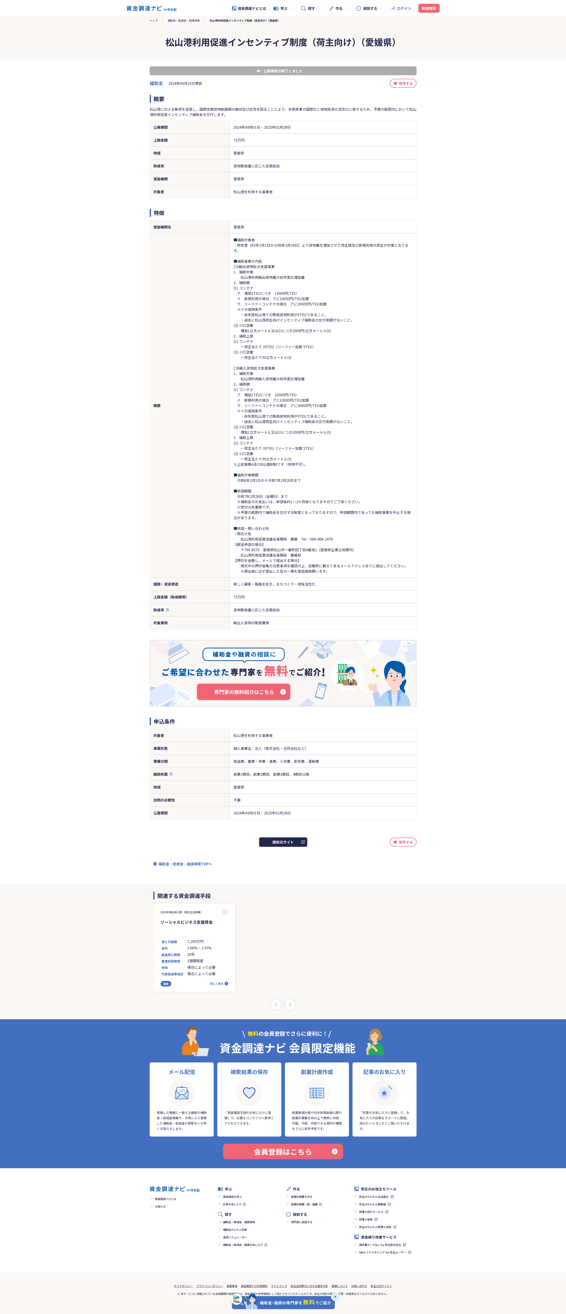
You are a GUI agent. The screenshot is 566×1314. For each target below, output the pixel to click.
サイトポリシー (183, 1286)
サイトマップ (279, 1286)
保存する (406, 83)
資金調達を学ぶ (232, 1196)
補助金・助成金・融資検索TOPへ (185, 864)
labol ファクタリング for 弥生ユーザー (382, 1252)
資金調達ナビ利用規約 (254, 1286)
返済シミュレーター (235, 1237)
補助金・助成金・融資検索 (184, 20)
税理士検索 (366, 1219)
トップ (154, 20)
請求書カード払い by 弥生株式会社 (380, 1245)
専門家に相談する (301, 1222)
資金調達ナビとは (252, 8)
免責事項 (232, 1286)
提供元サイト (283, 842)
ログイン (404, 8)
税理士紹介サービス (371, 1212)
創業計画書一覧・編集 (304, 1204)
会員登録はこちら (283, 1151)
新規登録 (429, 8)
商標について (340, 1286)
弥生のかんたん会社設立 (374, 1196)
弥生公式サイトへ (381, 1286)
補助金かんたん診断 (235, 1229)
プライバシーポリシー (209, 1286)
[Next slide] (290, 1004)
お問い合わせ (359, 1286)
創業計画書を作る (301, 1196)
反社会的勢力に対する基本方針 (309, 1286)
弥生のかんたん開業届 (372, 1204)
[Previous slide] (276, 1004)
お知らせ (160, 1206)
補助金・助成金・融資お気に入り (243, 1245)
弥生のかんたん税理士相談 (375, 1227)
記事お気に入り (232, 1204)
